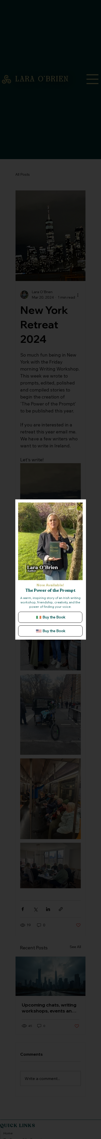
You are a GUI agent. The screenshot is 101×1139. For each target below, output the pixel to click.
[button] (73, 574)
